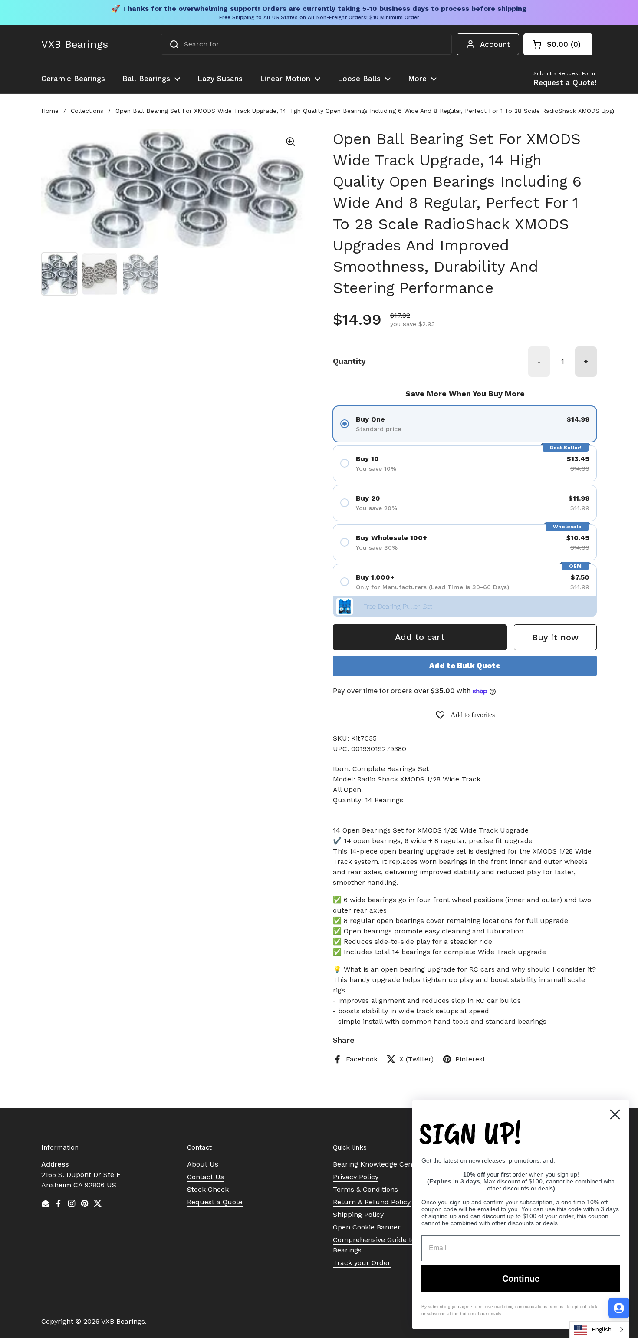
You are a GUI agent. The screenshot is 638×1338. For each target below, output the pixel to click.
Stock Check (208, 1189)
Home (50, 110)
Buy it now (555, 637)
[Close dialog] (615, 1114)
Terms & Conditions (365, 1189)
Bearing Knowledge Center (377, 1164)
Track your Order (362, 1263)
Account (495, 44)
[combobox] (306, 44)
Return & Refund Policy (372, 1202)
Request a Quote (215, 1202)
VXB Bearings (74, 44)
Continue (520, 1278)
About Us (202, 1164)
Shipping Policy (358, 1214)
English (602, 1329)
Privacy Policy (355, 1177)
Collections (87, 110)
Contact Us (205, 1177)
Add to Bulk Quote (464, 665)
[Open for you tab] (618, 1308)
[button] (557, 44)
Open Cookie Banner (367, 1227)
